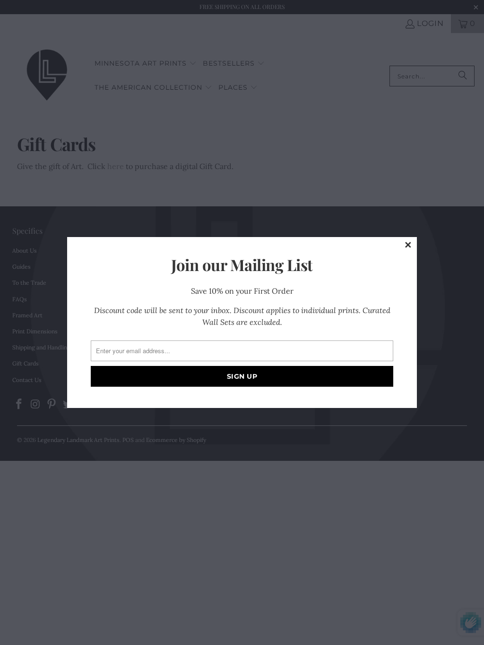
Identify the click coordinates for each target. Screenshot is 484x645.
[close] (408, 245)
